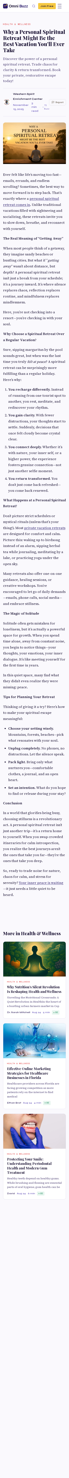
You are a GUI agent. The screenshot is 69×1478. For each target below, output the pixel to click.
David (11, 1193)
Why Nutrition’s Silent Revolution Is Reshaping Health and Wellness (34, 989)
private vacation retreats (44, 527)
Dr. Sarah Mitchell (18, 1012)
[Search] (33, 6)
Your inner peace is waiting (41, 882)
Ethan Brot (14, 1102)
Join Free (46, 6)
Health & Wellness (17, 24)
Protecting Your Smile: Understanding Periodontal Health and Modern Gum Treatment (29, 1166)
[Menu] (59, 6)
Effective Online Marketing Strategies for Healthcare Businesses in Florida (29, 1073)
